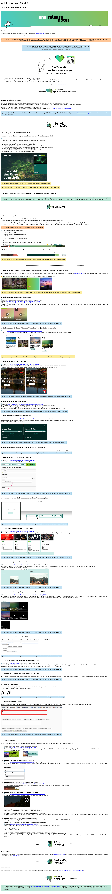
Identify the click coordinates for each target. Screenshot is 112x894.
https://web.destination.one (13, 663)
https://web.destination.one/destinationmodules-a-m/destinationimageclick (28, 404)
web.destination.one (39, 33)
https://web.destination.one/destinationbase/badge (22, 762)
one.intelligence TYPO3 (59, 854)
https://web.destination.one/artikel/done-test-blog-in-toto (20, 565)
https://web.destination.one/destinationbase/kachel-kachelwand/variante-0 (23, 301)
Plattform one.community (83, 113)
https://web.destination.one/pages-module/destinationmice (24, 824)
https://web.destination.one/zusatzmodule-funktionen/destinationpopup (24, 139)
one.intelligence (16, 855)
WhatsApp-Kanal (62, 84)
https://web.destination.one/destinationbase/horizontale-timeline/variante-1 (24, 331)
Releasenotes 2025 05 (79, 273)
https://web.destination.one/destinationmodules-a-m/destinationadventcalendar (25, 418)
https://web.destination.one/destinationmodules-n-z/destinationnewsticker (27, 783)
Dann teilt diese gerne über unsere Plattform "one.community (45, 886)
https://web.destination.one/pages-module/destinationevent (21, 531)
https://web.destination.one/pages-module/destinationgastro (21, 460)
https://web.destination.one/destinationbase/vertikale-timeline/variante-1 (24, 364)
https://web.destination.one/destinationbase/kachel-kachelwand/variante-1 (23, 302)
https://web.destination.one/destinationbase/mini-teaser (23, 747)
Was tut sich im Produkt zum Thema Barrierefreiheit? (70, 870)
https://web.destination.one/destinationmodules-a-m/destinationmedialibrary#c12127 (27, 594)
